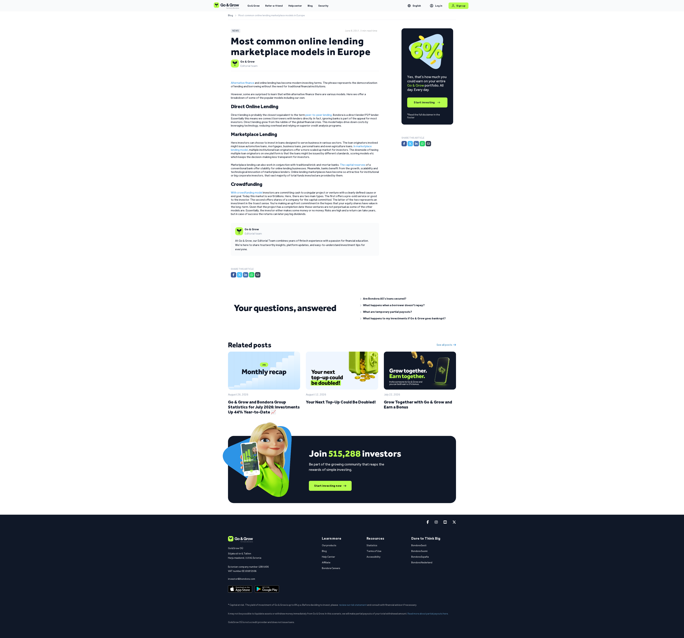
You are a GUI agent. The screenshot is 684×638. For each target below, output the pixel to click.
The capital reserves (352, 164)
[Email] (257, 274)
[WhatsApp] (251, 274)
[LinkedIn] (245, 274)
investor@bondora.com (241, 578)
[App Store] (240, 589)
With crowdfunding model (246, 192)
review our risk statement (353, 604)
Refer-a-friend (274, 5)
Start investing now (328, 485)
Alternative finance (242, 82)
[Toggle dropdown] (409, 5)
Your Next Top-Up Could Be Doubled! (341, 402)
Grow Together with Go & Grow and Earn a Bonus (418, 404)
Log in (438, 5)
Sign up (460, 5)
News (235, 30)
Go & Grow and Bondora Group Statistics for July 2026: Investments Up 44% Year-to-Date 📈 (264, 407)
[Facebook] (233, 274)
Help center (295, 5)
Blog (310, 5)
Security (323, 5)
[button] (405, 298)
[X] (239, 274)
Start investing (424, 102)
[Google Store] (267, 589)
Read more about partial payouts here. (428, 613)
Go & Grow (253, 5)
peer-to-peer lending (318, 115)
